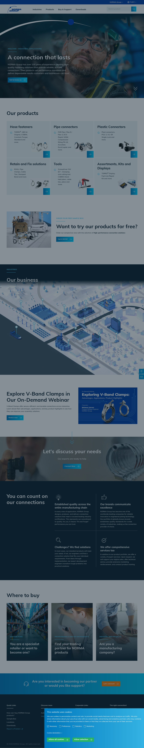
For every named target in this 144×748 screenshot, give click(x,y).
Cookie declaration (54, 733)
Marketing (90, 726)
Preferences (66, 726)
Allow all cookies (56, 740)
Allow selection (81, 740)
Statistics (78, 726)
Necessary (53, 726)
